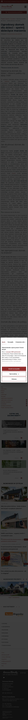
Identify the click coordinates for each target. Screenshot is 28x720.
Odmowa (14, 379)
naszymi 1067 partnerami (13, 352)
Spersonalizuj (13, 374)
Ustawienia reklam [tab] (21, 342)
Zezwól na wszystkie (14, 368)
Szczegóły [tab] (10, 342)
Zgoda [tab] (3, 342)
